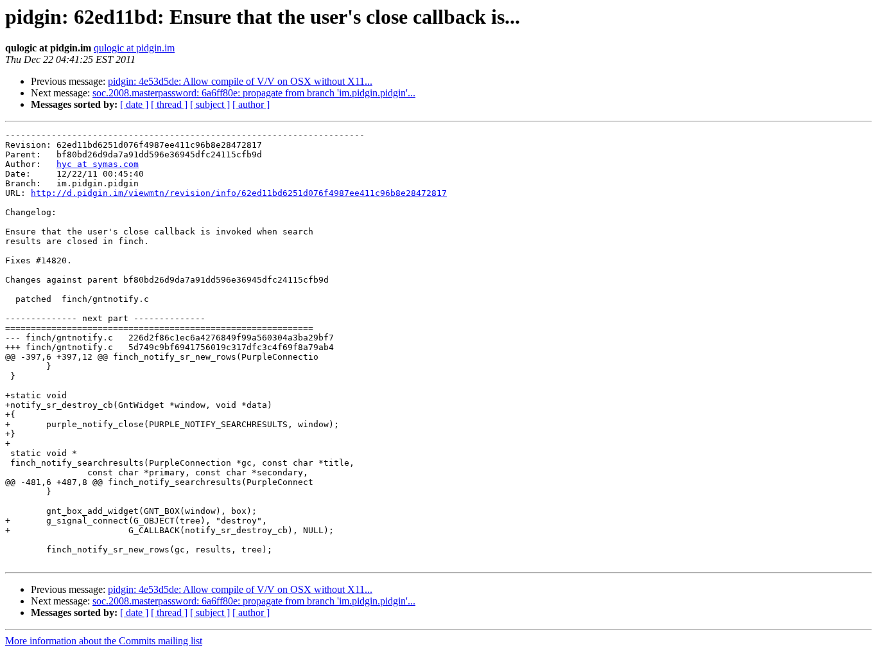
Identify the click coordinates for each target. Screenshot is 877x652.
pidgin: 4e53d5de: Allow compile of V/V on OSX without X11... (240, 81)
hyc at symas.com (97, 164)
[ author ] (251, 104)
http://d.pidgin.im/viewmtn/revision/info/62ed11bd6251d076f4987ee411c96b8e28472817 (239, 193)
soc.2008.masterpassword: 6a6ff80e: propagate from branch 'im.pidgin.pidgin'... (253, 92)
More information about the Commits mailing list (103, 640)
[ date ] (134, 104)
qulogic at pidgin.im (134, 47)
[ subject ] (210, 104)
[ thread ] (169, 104)
